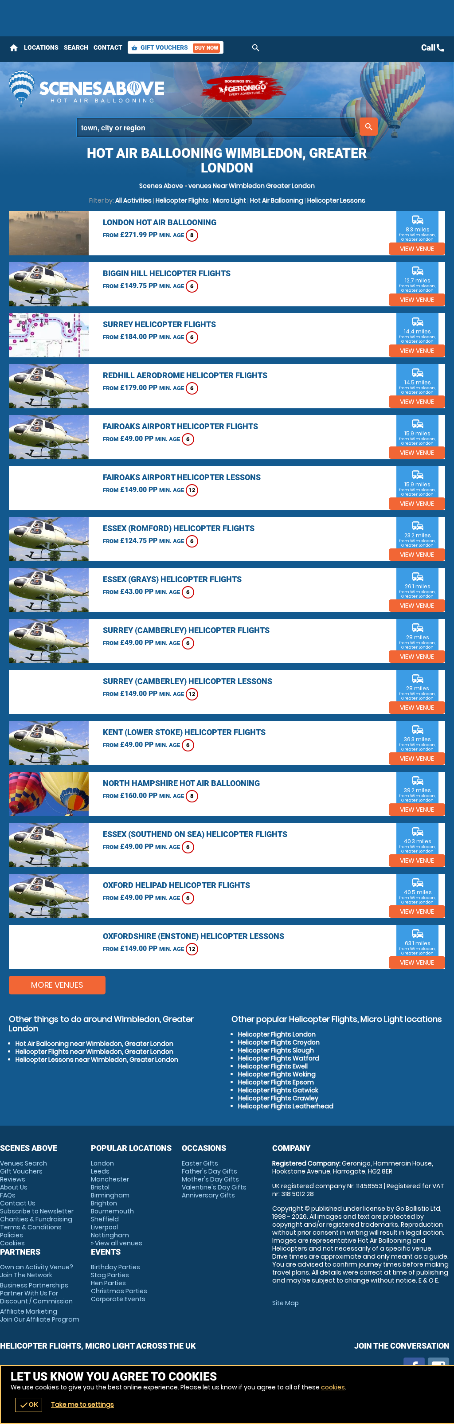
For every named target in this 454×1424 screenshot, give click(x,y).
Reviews (12, 1179)
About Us (13, 1187)
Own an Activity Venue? (36, 1271)
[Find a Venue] (215, 127)
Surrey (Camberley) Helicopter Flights (186, 630)
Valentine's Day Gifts (214, 1187)
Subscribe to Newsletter (37, 1211)
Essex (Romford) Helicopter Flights (178, 528)
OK (28, 1405)
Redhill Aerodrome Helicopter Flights (185, 375)
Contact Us (17, 1203)
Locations (41, 47)
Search (76, 47)
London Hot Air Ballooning (159, 222)
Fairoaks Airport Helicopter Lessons (182, 477)
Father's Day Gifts (209, 1171)
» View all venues (116, 1243)
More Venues (57, 984)
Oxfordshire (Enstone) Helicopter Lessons (193, 936)
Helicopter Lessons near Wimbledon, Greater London (97, 1059)
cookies (333, 1387)
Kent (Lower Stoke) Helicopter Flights (184, 732)
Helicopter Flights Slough (276, 1050)
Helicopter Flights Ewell (273, 1066)
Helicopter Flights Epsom (276, 1082)
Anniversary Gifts (208, 1195)
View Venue (417, 248)
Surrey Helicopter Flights (159, 324)
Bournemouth (112, 1211)
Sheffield (105, 1219)
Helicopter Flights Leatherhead (285, 1106)
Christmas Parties (119, 1291)
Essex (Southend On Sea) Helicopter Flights (195, 834)
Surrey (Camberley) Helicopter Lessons (187, 681)
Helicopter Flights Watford (278, 1058)
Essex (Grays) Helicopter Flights (172, 579)
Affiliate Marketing (39, 1315)
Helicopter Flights (182, 200)
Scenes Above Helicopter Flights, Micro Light (100, 89)
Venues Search (23, 1163)
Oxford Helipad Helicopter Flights (176, 885)
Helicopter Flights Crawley (278, 1098)
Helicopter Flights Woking (277, 1074)
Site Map (285, 1303)
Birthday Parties (115, 1267)
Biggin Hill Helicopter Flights (167, 273)
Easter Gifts (200, 1163)
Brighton (104, 1203)
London (102, 1163)
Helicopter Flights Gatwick (278, 1090)
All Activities (133, 200)
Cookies (12, 1243)
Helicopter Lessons (336, 200)
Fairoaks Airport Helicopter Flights (180, 426)
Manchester (110, 1179)
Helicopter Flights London (277, 1034)
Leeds (100, 1171)
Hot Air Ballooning (276, 200)
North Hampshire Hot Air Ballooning (181, 783)
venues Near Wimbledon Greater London (251, 185)
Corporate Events (118, 1299)
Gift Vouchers (174, 47)
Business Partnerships (36, 1293)
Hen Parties (108, 1283)
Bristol (100, 1187)
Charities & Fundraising (36, 1219)
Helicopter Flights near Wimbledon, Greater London (94, 1051)
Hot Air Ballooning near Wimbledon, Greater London (94, 1043)
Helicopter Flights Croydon (279, 1042)
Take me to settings (82, 1404)
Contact (108, 47)
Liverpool (104, 1227)
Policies (11, 1235)
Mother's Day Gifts (210, 1179)
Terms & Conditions (31, 1227)
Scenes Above (161, 185)
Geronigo (244, 89)
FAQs (8, 1195)
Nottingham (110, 1235)
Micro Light (229, 200)
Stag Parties (110, 1275)
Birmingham (110, 1195)
